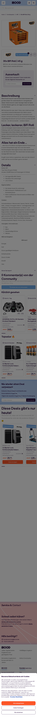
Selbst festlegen (18, 708)
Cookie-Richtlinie (16, 697)
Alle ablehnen (18, 712)
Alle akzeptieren (18, 703)
